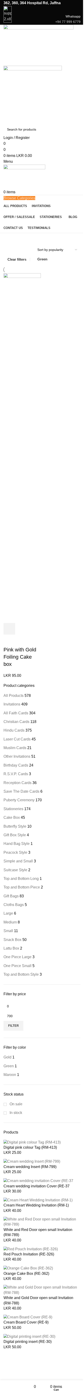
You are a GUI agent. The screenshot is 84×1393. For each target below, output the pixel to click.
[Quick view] (22, 629)
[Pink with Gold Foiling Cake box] (22, 448)
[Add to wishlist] (9, 640)
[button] (9, 629)
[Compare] (34, 629)
